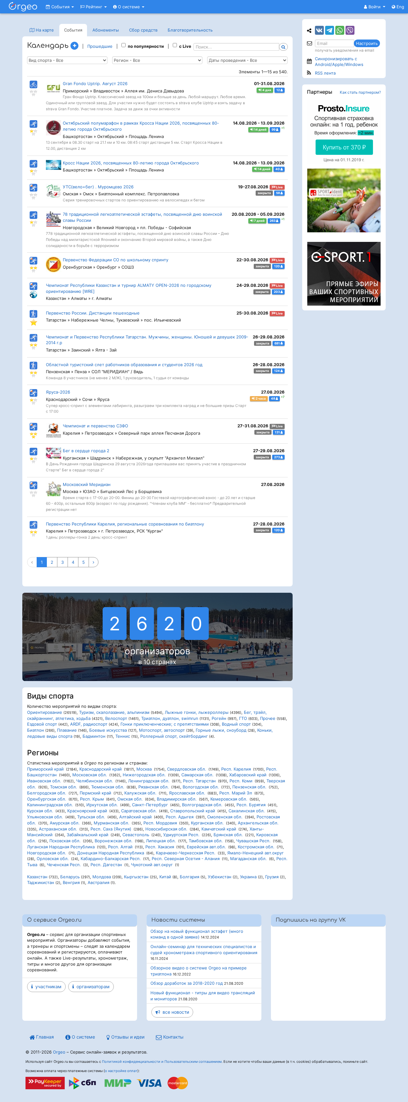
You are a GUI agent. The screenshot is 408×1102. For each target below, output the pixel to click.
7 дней (259, 220)
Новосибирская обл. (166, 828)
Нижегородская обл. (144, 774)
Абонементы (105, 30)
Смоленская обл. (225, 816)
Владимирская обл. (177, 798)
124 (277, 371)
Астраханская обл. (58, 828)
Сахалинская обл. (247, 810)
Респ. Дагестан (106, 864)
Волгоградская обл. (202, 804)
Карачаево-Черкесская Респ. (185, 852)
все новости (174, 1012)
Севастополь (135, 834)
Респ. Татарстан (199, 780)
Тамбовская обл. (206, 840)
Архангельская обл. (258, 822)
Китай (165, 876)
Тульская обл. (91, 816)
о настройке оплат (121, 1071)
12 (278, 90)
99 (274, 129)
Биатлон (35, 730)
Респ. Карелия (236, 769)
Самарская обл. (197, 774)
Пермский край (95, 792)
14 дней (259, 129)
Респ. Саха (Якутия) (111, 828)
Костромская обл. (256, 846)
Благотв (190, 30)
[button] (375, 6)
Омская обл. (130, 798)
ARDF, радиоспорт (88, 724)
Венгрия (71, 882)
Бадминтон (94, 736)
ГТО (243, 718)
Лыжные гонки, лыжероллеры (197, 712)
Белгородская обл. (46, 792)
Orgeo (59, 1052)
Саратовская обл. (139, 810)
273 (277, 457)
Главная (44, 1037)
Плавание (67, 730)
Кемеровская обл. (228, 798)
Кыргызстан (136, 876)
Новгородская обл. (46, 852)
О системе (129, 6)
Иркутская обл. (102, 804)
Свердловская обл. (186, 769)
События (60, 6)
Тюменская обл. (107, 786)
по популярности (146, 46)
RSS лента (325, 73)
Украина (248, 876)
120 (277, 266)
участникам (47, 986)
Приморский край (45, 769)
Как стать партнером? (360, 92)
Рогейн (219, 718)
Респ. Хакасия (159, 846)
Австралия (98, 882)
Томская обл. (63, 786)
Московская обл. (89, 774)
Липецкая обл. (161, 840)
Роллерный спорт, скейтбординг (174, 736)
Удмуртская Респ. (181, 834)
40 (277, 169)
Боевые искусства (108, 730)
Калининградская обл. (50, 804)
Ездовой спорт (42, 724)
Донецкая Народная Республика (110, 852)
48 (273, 398)
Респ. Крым (92, 798)
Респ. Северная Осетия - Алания (186, 858)
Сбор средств (143, 30)
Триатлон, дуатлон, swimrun (169, 718)
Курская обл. (40, 810)
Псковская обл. (65, 840)
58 (278, 193)
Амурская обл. (65, 822)
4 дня (266, 90)
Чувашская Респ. (253, 840)
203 (277, 292)
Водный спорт (236, 724)
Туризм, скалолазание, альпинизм (114, 712)
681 (277, 343)
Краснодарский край (100, 769)
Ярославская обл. (187, 792)
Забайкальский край (87, 834)
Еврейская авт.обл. (206, 846)
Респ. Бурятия (251, 804)
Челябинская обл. (94, 780)
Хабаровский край (247, 774)
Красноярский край (87, 810)
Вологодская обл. (201, 786)
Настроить (367, 43)
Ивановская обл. (44, 780)
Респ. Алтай (120, 846)
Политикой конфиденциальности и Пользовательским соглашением (162, 1061)
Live (279, 187)
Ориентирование (44, 712)
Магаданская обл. (248, 858)
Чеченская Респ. (64, 864)
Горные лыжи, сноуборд (221, 730)
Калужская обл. (140, 792)
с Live (185, 46)
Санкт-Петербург (150, 804)
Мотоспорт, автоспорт (162, 730)
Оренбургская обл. (46, 798)
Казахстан (37, 876)
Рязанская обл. (153, 786)
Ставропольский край (192, 810)
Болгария (189, 876)
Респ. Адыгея (179, 816)
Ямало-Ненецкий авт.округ (255, 852)
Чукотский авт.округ (152, 864)
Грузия (272, 876)
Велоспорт (116, 718)
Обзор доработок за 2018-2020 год (186, 983)
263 (273, 220)
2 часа (260, 398)
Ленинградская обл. (149, 780)
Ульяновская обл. (45, 816)
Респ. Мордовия (160, 822)
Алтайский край (135, 816)
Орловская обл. (53, 858)
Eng (399, 6)
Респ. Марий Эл (235, 792)
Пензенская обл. (249, 786)
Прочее (267, 718)
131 (277, 432)
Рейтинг (94, 6)
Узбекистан (219, 876)
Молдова (101, 876)
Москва (144, 769)
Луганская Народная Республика (61, 846)
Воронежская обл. (114, 840)
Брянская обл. (228, 834)
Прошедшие (100, 46)
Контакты (173, 1037)
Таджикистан (40, 882)
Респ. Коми (240, 780)
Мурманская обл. (111, 822)
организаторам (92, 986)
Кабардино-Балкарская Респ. (111, 858)
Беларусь (70, 876)
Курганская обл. (207, 822)
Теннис (122, 736)
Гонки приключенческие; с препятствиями (164, 724)
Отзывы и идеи (127, 1037)
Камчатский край (218, 828)
